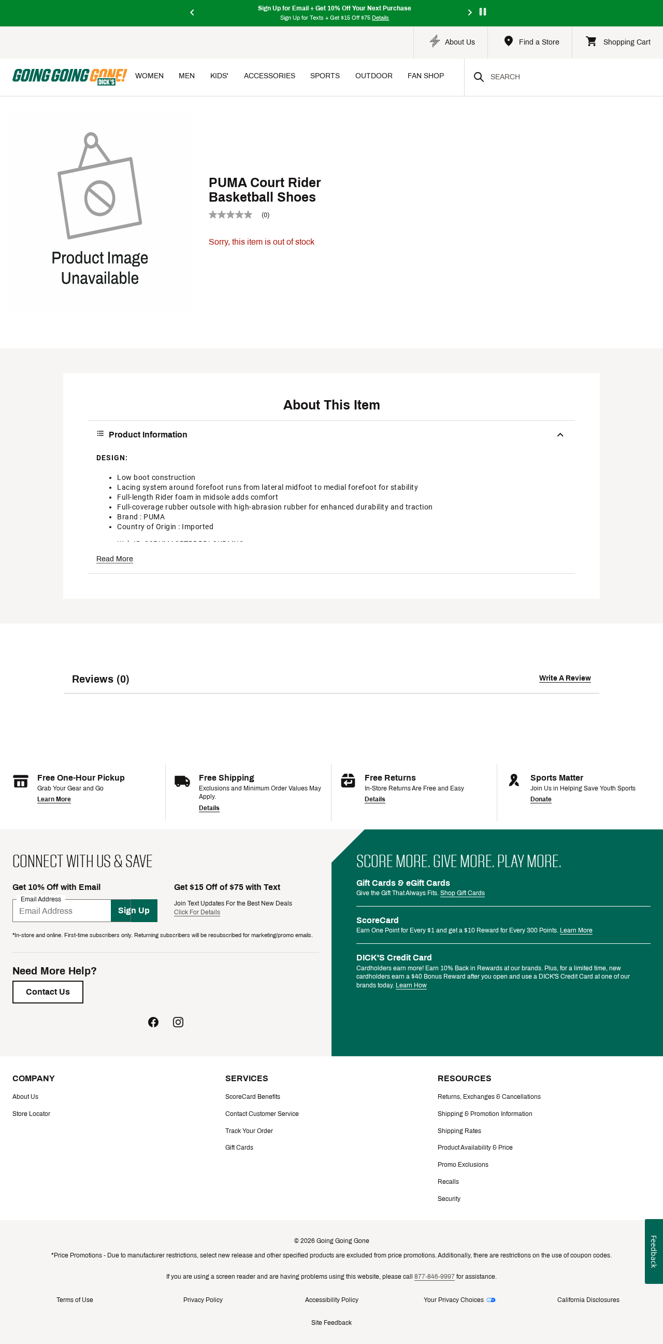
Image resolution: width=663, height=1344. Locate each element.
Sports (325, 76)
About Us (25, 1096)
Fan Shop (426, 76)
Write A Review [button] (565, 678)
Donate (541, 799)
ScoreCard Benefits (252, 1096)
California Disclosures (588, 1300)
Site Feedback (331, 1322)
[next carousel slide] (470, 13)
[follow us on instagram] (178, 1023)
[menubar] (295, 77)
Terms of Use (74, 1300)
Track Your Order (249, 1131)
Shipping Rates (459, 1131)
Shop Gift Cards (462, 893)
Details (209, 808)
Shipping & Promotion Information (485, 1113)
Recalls (448, 1181)
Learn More (54, 799)
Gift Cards (239, 1147)
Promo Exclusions (463, 1164)
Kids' (219, 76)
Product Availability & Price (475, 1147)
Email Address (41, 899)
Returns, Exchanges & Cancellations (489, 1096)
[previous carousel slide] (192, 13)
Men (187, 76)
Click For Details (197, 912)
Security (449, 1198)
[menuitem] (149, 77)
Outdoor (374, 76)
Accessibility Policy (331, 1300)
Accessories (269, 76)
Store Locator (31, 1113)
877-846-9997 (434, 1276)
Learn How (411, 985)
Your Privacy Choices (454, 1300)
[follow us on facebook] (153, 1023)
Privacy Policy (203, 1300)
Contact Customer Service (262, 1113)
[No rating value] (235, 214)
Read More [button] (114, 559)
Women (149, 76)
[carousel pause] (483, 11)
